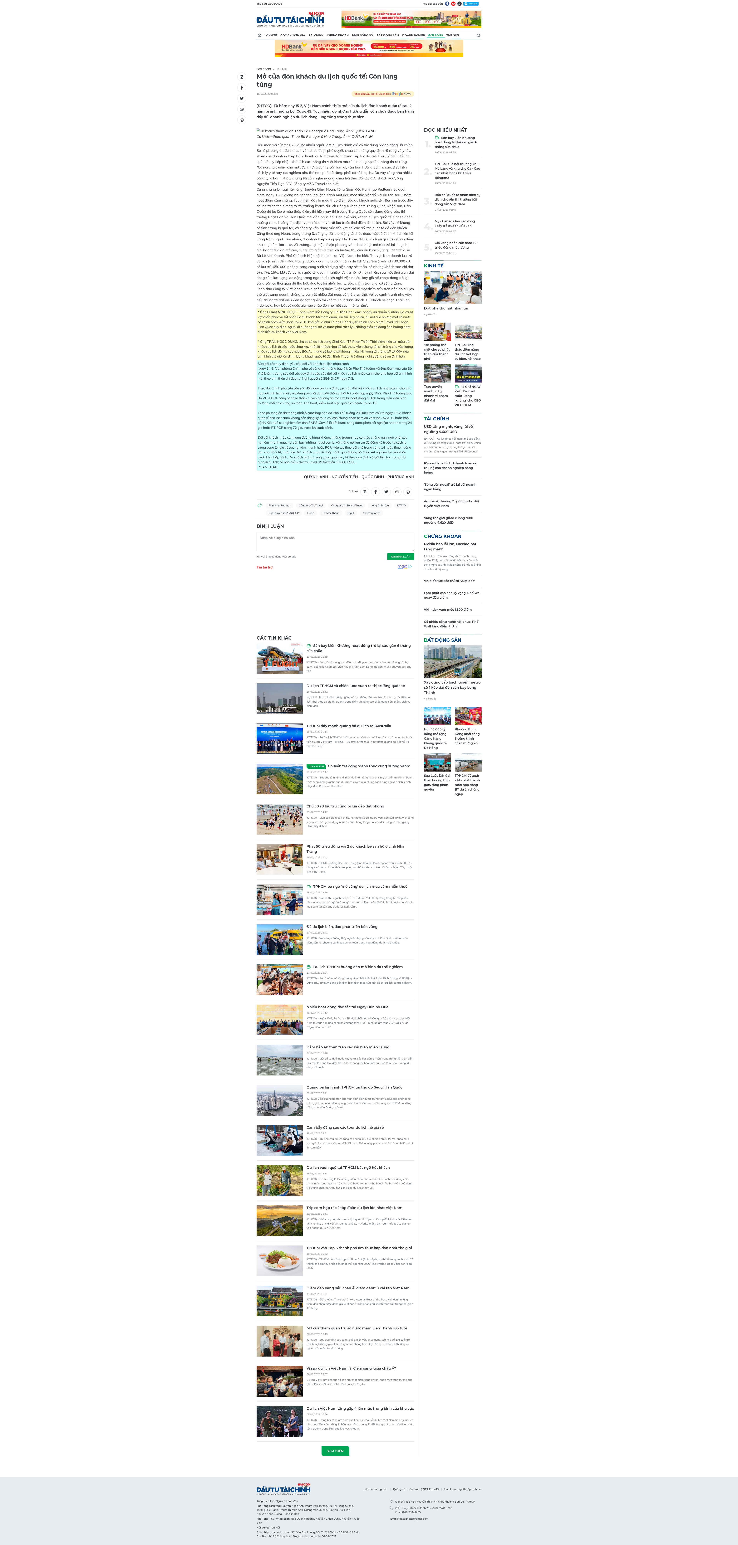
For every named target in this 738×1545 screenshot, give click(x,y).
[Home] (259, 35)
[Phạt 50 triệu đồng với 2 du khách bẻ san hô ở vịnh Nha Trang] (280, 859)
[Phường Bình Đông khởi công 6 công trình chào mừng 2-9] (468, 716)
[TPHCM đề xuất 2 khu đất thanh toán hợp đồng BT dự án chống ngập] (468, 762)
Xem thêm (335, 1451)
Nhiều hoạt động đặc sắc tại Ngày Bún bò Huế (347, 1007)
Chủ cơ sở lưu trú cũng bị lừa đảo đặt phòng (345, 806)
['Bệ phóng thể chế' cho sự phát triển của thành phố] (437, 332)
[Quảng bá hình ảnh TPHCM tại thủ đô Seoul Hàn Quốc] (280, 1100)
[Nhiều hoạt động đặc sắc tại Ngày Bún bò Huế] (280, 1020)
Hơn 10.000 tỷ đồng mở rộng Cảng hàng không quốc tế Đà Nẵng (435, 739)
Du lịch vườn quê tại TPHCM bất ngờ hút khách (348, 1168)
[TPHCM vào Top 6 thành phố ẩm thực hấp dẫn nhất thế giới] (280, 1260)
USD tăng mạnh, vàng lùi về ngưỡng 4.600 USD (448, 429)
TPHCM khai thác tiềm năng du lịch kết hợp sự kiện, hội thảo (468, 352)
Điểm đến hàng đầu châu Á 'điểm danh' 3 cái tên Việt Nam (358, 1288)
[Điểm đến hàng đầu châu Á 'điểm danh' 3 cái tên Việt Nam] (280, 1301)
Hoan (310, 513)
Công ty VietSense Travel (346, 505)
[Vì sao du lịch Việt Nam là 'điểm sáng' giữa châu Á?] (280, 1381)
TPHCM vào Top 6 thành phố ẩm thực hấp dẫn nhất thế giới (359, 1248)
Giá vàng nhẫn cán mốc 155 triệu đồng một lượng (456, 245)
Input (351, 513)
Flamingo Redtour (279, 505)
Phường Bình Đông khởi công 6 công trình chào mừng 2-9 (467, 736)
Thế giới (452, 35)
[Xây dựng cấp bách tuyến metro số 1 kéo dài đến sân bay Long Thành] (453, 661)
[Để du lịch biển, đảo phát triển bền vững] (280, 939)
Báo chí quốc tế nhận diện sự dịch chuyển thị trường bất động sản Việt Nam (457, 199)
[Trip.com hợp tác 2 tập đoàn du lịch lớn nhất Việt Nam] (280, 1220)
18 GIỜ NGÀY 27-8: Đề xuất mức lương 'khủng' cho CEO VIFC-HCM (468, 396)
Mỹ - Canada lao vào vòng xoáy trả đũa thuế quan (455, 223)
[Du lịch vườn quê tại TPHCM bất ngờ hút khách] (280, 1180)
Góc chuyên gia (292, 35)
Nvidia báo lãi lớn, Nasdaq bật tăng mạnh (450, 546)
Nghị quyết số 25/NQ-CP (283, 513)
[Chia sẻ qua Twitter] (241, 98)
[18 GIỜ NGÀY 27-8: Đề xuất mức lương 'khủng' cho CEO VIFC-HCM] (468, 373)
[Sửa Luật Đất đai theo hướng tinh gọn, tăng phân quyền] (437, 762)
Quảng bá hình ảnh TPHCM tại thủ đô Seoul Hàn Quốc (354, 1087)
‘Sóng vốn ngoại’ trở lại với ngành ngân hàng (450, 487)
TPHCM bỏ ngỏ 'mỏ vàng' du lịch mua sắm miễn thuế (359, 887)
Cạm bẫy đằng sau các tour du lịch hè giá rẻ (345, 1127)
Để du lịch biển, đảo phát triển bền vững (342, 927)
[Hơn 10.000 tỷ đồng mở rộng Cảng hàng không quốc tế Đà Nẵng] (437, 716)
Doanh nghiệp (413, 35)
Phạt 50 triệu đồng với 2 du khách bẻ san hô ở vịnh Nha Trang (355, 849)
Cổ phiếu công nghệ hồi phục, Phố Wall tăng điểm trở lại (451, 624)
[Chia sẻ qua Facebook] (241, 87)
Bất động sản (387, 35)
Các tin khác (274, 638)
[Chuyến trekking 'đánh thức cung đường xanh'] (280, 779)
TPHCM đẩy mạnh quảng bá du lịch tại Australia (349, 726)
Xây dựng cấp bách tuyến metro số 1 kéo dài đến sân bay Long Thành (452, 687)
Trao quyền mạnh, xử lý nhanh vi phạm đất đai (436, 393)
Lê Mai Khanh (330, 513)
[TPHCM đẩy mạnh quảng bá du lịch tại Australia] (280, 739)
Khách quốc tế (371, 513)
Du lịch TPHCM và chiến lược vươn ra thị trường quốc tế (356, 686)
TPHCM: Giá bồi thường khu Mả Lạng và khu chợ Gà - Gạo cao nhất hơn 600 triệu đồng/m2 (457, 171)
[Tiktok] (459, 3)
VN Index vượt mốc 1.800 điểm (448, 610)
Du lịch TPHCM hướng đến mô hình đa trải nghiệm (357, 967)
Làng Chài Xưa (380, 505)
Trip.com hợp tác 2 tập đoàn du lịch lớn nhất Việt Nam (354, 1208)
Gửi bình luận (400, 556)
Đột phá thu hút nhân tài (446, 308)
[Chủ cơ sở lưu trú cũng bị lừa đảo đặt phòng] (280, 819)
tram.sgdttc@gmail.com (466, 1489)
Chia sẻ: (353, 491)
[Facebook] (447, 3)
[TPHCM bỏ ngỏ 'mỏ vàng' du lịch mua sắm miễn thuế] (280, 899)
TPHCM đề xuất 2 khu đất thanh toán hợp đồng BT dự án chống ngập (467, 785)
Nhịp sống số (362, 35)
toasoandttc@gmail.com (413, 1518)
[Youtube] (453, 3)
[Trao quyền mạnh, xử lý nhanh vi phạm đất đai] (437, 373)
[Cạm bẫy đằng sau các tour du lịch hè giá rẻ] (280, 1140)
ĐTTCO (401, 505)
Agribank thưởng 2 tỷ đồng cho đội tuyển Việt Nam (451, 504)
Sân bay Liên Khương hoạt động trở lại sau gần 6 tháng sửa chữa (359, 648)
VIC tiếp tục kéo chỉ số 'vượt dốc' (449, 581)
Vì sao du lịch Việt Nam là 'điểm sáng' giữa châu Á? (351, 1368)
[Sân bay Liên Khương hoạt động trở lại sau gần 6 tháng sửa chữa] (280, 658)
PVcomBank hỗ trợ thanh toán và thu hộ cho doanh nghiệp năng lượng (450, 467)
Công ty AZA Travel (311, 505)
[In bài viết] (241, 119)
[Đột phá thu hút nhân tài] (453, 287)
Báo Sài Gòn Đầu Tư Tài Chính (290, 19)
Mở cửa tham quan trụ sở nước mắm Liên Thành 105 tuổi (357, 1328)
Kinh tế (271, 35)
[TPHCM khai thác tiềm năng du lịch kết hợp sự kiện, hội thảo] (468, 332)
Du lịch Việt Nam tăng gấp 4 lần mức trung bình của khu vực (360, 1408)
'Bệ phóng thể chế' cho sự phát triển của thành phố (437, 352)
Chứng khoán (338, 35)
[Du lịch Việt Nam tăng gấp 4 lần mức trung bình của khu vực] (280, 1421)
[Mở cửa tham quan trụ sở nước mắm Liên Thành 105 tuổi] (280, 1341)
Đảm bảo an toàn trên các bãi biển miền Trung (348, 1047)
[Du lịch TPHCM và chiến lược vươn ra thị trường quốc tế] (280, 698)
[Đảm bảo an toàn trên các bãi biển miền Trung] (280, 1060)
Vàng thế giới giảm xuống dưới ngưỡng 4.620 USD (448, 520)
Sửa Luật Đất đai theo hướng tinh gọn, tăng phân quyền (437, 782)
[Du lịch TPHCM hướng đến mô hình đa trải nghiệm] (280, 979)
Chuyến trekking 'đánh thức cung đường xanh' (359, 766)
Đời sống (435, 35)
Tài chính (316, 35)
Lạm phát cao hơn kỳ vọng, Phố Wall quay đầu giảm (452, 595)
